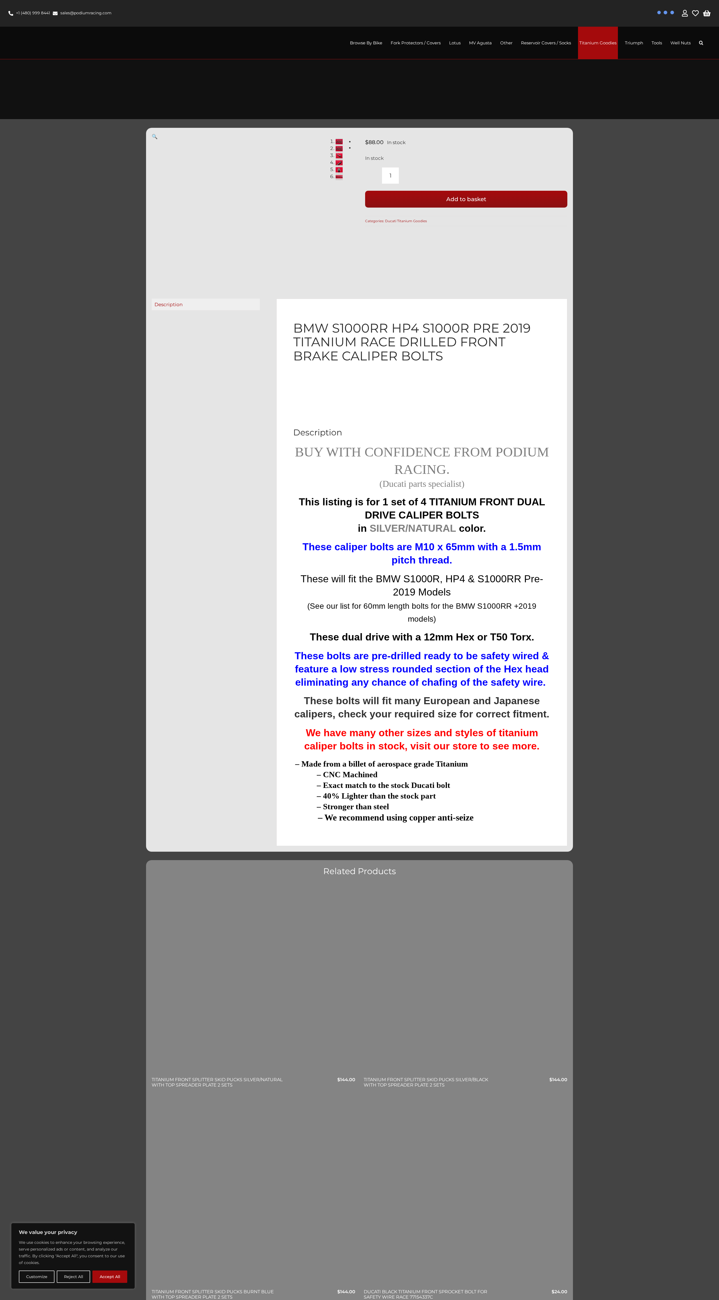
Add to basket (466, 199)
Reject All (73, 1276)
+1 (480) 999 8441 (33, 12)
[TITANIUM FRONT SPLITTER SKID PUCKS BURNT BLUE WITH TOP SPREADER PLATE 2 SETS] (253, 1193)
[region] (73, 1256)
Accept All (110, 1276)
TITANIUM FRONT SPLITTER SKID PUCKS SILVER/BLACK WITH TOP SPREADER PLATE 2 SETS (426, 1082)
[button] (701, 43)
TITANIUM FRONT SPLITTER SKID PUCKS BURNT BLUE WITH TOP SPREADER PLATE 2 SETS (213, 1294)
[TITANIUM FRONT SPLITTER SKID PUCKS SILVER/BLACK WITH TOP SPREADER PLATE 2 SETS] (465, 981)
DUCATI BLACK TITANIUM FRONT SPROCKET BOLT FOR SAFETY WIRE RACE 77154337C (425, 1294)
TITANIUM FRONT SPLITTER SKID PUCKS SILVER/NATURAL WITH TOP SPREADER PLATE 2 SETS (217, 1082)
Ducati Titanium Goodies (406, 221)
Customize (36, 1276)
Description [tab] (168, 304)
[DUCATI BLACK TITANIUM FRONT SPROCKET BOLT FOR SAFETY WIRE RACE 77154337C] (465, 1193)
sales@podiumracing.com (86, 12)
